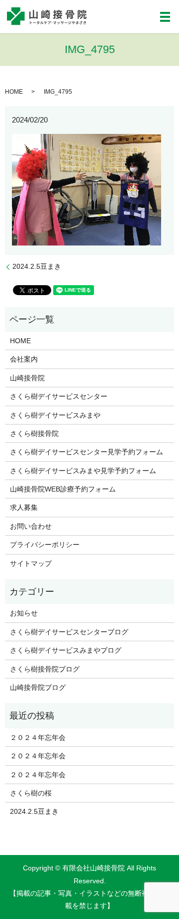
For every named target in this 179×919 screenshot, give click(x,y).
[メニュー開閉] (165, 17)
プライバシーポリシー (45, 545)
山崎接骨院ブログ (38, 687)
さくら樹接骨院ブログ (45, 669)
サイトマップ (31, 563)
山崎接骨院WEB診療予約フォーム (63, 489)
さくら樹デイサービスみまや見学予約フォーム (83, 471)
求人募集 (24, 507)
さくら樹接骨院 (34, 433)
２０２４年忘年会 (38, 737)
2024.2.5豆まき (36, 266)
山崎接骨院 (27, 378)
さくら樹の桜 (31, 793)
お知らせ (24, 613)
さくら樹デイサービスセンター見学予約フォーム (86, 452)
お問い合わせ (31, 526)
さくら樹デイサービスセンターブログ (69, 632)
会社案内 (24, 359)
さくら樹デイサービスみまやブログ (65, 650)
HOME (14, 91)
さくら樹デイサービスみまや (55, 415)
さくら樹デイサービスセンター (58, 396)
